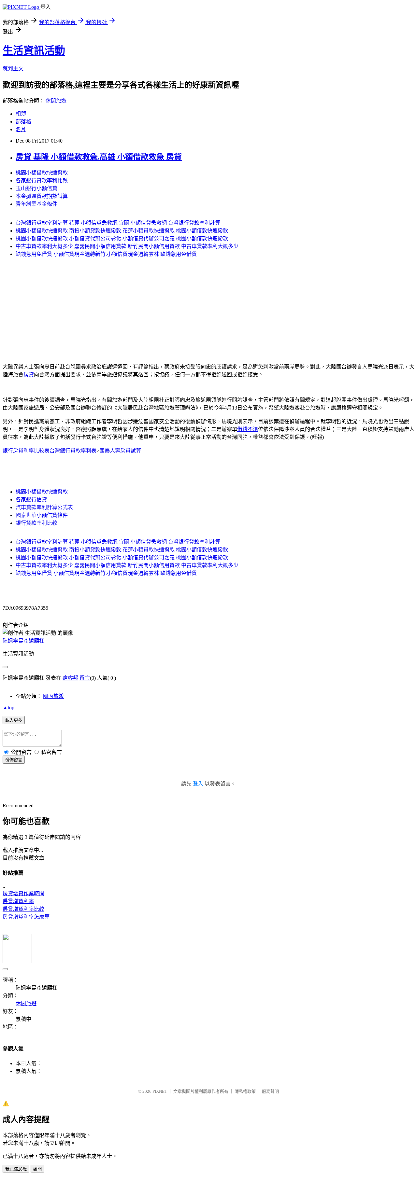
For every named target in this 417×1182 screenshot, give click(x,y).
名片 (21, 129)
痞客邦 (70, 678)
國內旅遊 (53, 696)
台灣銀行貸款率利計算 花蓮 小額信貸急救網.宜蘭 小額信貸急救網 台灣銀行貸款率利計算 (118, 223)
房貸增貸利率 (18, 901)
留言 (84, 678)
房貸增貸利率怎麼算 (26, 917)
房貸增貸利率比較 (23, 909)
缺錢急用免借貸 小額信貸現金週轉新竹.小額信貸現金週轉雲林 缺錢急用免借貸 (106, 254)
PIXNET (159, 1091)
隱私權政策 (245, 1091)
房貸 (28, 374)
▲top (8, 707)
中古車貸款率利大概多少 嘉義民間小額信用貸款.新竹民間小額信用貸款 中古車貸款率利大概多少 (127, 246)
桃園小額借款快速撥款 (42, 172)
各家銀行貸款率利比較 (42, 180)
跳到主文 (13, 68)
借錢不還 (247, 429)
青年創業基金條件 (36, 204)
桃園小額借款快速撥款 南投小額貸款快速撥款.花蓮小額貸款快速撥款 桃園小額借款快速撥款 (122, 230)
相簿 (21, 114)
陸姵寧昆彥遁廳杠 (23, 641)
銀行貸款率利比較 (36, 523)
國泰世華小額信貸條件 (42, 515)
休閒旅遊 (56, 101)
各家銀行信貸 (31, 499)
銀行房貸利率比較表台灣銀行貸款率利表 (49, 450)
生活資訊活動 (34, 50)
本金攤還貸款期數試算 (42, 196)
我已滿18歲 (16, 1169)
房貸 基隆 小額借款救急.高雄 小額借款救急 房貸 (99, 157)
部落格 (23, 121)
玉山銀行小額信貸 (36, 188)
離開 (37, 1169)
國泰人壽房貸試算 (120, 450)
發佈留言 (13, 760)
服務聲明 (270, 1091)
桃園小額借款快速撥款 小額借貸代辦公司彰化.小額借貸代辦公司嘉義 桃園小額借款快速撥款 (122, 238)
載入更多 (13, 720)
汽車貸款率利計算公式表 (44, 507)
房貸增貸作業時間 (23, 893)
